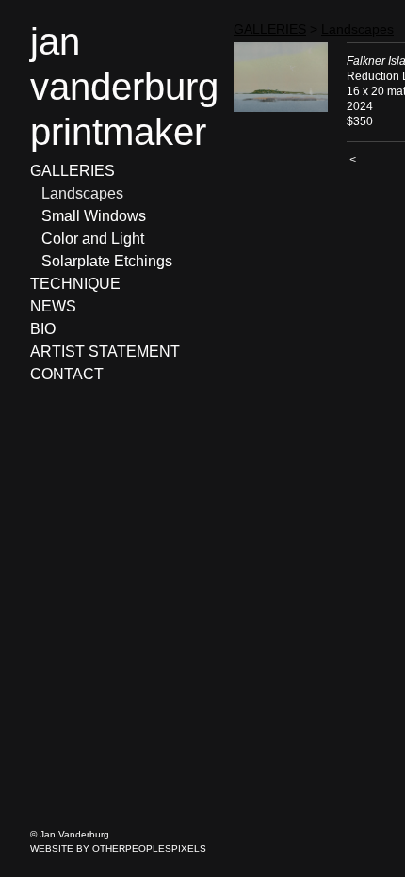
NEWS (53, 306)
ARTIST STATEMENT (105, 351)
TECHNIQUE (75, 284)
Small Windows (93, 216)
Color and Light (92, 239)
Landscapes (82, 193)
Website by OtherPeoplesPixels (118, 848)
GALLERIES (72, 171)
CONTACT (67, 374)
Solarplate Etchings (106, 261)
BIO (43, 329)
